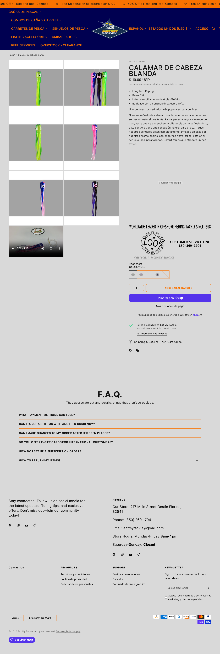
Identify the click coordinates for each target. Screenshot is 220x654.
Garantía (118, 579)
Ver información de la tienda (152, 333)
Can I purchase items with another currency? (57, 424)
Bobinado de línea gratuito (129, 584)
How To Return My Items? (39, 460)
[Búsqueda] (213, 29)
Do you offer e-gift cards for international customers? (66, 442)
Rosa (141, 274)
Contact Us (16, 567)
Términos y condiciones (75, 574)
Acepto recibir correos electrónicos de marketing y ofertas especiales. (189, 597)
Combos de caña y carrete (35, 20)
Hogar (12, 55)
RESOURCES (69, 567)
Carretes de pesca (28, 28)
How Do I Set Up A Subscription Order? (50, 451)
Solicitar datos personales (77, 584)
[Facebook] (131, 350)
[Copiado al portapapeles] (138, 350)
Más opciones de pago (170, 306)
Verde (133, 274)
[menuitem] (26, 12)
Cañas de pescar (23, 12)
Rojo (165, 274)
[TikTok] (37, 525)
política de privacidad (74, 579)
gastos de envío (141, 84)
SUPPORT (119, 567)
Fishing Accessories (29, 37)
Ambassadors (64, 37)
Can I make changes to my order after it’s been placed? (64, 433)
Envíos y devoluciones (126, 574)
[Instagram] (20, 525)
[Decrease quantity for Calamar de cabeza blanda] (131, 288)
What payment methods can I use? (47, 415)
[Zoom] (56, 67)
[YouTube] (29, 525)
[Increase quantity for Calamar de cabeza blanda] (141, 288)
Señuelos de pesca (68, 28)
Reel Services (23, 45)
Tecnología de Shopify (68, 631)
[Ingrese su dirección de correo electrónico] (208, 588)
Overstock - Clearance (61, 45)
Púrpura (157, 274)
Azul (149, 274)
